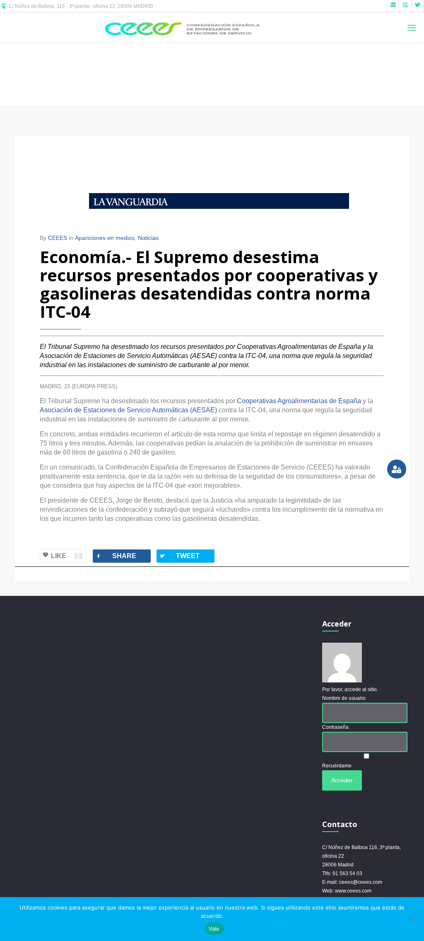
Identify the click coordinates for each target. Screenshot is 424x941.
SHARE (115, 556)
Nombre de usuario (344, 698)
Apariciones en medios (105, 238)
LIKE (65, 555)
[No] (414, 919)
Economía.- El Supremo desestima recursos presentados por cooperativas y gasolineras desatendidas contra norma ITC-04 (209, 284)
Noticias (148, 238)
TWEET (179, 556)
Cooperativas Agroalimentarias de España (299, 400)
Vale (214, 928)
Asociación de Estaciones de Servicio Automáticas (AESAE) (128, 410)
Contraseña (335, 727)
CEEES (57, 238)
